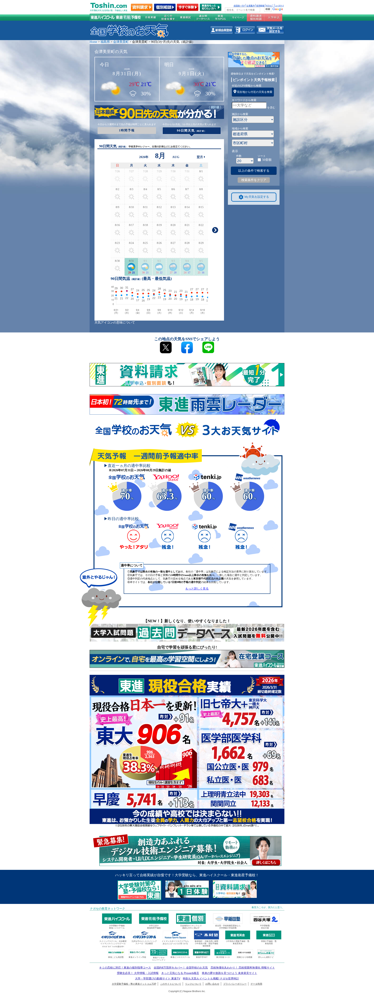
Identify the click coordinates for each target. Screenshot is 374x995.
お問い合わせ (212, 984)
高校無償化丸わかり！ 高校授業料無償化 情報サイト (243, 967)
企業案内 (250, 5)
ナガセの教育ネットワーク (107, 908)
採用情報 (260, 5)
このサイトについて (170, 984)
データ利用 (256, 984)
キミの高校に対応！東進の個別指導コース (125, 967)
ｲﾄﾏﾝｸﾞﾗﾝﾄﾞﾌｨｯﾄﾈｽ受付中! (113, 947)
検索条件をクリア (253, 180)
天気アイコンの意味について (114, 322)
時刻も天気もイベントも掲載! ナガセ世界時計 (211, 978)
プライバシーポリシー (235, 984)
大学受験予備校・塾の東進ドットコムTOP (134, 984)
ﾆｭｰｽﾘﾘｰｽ (279, 5)
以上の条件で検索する (253, 170)
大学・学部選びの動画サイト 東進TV (157, 978)
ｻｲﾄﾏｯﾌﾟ (269, 5)
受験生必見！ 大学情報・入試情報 (138, 973)
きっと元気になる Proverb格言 (180, 973)
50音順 (267, 159)
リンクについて (193, 984)
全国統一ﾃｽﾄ (239, 5)
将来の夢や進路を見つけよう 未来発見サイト (229, 973)
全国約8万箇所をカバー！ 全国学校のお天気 (181, 967)
